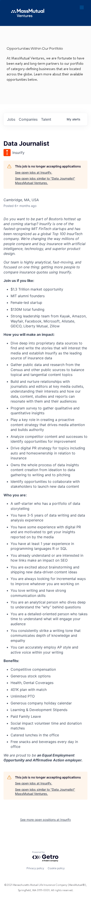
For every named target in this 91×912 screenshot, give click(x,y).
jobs (11, 119)
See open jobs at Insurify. (33, 172)
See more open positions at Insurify (45, 820)
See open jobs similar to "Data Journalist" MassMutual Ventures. (45, 181)
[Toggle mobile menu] (82, 7)
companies (28, 119)
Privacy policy (35, 868)
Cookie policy (56, 868)
